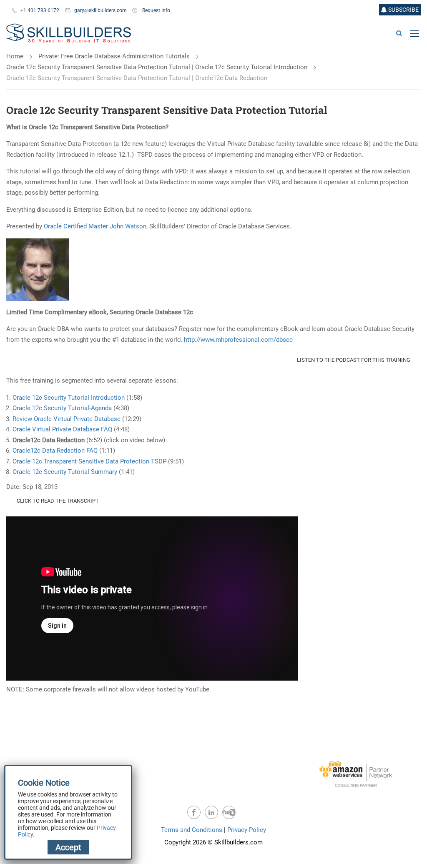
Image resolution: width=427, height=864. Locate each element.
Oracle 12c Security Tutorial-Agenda (62, 408)
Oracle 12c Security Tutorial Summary (65, 472)
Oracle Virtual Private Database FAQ (62, 429)
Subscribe (403, 9)
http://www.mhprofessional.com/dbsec (238, 339)
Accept (68, 847)
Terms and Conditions (191, 830)
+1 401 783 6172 (39, 10)
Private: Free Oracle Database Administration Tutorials (114, 56)
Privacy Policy (246, 830)
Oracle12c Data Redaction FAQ (55, 450)
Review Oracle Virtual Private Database (67, 419)
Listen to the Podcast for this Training (353, 360)
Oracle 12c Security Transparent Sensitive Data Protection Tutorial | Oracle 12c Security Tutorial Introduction (156, 67)
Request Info (156, 10)
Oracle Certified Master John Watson (95, 226)
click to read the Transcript (58, 501)
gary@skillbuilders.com (100, 10)
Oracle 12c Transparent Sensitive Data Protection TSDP (90, 461)
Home (14, 56)
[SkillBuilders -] (68, 33)
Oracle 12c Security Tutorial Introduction (69, 397)
